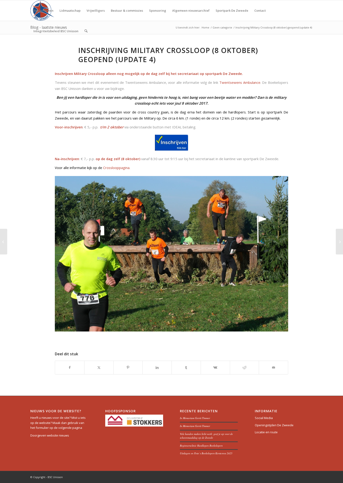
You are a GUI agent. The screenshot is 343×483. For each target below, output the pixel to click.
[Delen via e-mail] (273, 367)
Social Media (264, 418)
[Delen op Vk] (215, 367)
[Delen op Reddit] (244, 367)
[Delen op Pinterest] (128, 367)
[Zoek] (86, 31)
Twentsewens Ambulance (239, 82)
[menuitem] (43, 10)
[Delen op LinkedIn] (157, 367)
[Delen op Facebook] (69, 367)
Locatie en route (266, 432)
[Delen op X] (98, 367)
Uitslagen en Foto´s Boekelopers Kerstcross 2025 (206, 453)
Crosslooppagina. (116, 167)
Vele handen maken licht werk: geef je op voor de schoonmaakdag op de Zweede (206, 436)
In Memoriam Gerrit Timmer (195, 418)
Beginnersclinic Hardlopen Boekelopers (201, 445)
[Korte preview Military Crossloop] (3, 241)
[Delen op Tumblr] (186, 367)
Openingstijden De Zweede (274, 425)
